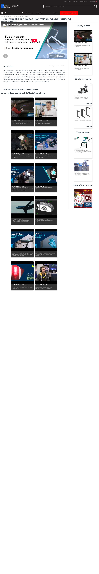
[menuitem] (2, 13)
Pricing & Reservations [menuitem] (69, 13)
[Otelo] (83, 198)
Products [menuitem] (39, 13)
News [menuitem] (48, 13)
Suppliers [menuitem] (29, 13)
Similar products (83, 79)
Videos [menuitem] (56, 13)
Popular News (83, 132)
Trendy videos (83, 26)
